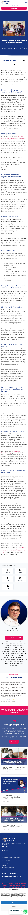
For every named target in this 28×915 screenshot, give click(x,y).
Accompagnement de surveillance (10, 855)
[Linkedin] (3, 846)
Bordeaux (11, 885)
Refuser (14, 906)
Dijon (23, 885)
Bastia (5, 885)
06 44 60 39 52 (15, 5)
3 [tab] (11, 704)
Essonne (4, 887)
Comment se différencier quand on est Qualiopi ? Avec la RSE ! (13, 797)
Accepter (14, 902)
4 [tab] (13, 704)
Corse (18, 885)
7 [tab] (18, 704)
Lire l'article (6, 771)
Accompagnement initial (8, 852)
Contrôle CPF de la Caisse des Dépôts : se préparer (13, 826)
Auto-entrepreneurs (6, 863)
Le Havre (19, 887)
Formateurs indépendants (8, 867)
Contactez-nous (14, 8)
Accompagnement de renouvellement (11, 857)
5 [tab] (14, 704)
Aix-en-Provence (7, 883)
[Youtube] (6, 846)
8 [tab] (19, 704)
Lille (25, 887)
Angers (23, 883)
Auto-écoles (5, 865)
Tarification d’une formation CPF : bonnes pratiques (14, 768)
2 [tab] (10, 704)
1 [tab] (8, 704)
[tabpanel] (14, 692)
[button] (26, 889)
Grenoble (12, 887)
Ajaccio (17, 883)
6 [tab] (16, 704)
